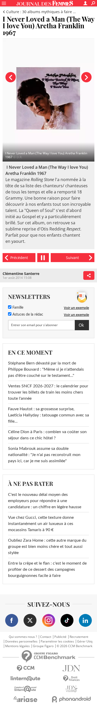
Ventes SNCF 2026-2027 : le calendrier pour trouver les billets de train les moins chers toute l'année (48, 392)
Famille (17, 307)
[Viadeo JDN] (72, 689)
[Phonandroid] (72, 699)
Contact (45, 637)
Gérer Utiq (84, 641)
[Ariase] (26, 699)
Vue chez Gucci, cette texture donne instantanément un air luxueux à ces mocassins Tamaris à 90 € (41, 523)
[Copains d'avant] (26, 689)
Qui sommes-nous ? (23, 637)
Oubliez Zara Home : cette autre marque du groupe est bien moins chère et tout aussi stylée (47, 546)
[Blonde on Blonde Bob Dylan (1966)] (72, 257)
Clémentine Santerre (21, 273)
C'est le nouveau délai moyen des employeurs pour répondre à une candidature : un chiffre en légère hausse (44, 501)
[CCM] (26, 668)
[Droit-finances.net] (72, 678)
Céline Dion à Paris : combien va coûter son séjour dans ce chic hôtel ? (47, 435)
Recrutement (79, 637)
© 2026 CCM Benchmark (74, 646)
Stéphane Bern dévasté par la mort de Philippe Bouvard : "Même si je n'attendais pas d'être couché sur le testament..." (46, 369)
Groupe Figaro (43, 646)
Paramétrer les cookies (57, 641)
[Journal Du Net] (72, 668)
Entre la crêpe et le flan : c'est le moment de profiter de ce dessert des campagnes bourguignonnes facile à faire (47, 569)
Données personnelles (21, 641)
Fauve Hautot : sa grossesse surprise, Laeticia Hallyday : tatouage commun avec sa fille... (48, 415)
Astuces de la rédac (27, 314)
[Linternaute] (26, 678)
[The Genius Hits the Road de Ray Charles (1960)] (19, 257)
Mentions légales (17, 646)
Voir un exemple (76, 307)
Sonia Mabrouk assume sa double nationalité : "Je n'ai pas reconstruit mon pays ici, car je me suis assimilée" (44, 455)
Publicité (60, 637)
